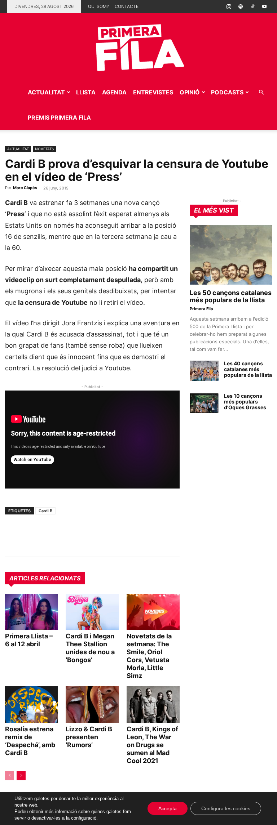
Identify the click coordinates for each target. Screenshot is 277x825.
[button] (261, 92)
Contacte (126, 6)
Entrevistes (153, 92)
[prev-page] (9, 775)
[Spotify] (240, 6)
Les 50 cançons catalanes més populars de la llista (231, 296)
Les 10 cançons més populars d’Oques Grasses (245, 401)
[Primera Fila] (138, 46)
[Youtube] (264, 6)
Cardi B (45, 510)
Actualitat (46, 92)
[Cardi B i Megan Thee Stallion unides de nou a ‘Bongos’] (92, 612)
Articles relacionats (44, 578)
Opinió (190, 92)
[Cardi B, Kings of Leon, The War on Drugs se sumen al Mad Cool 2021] (153, 704)
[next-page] (21, 775)
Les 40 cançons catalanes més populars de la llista (248, 369)
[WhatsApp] (12, 542)
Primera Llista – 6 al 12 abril (29, 640)
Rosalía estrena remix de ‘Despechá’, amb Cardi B (30, 741)
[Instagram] (228, 6)
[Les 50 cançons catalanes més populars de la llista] (231, 255)
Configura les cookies (225, 808)
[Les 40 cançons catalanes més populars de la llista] (204, 371)
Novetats (44, 149)
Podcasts (227, 92)
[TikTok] (252, 6)
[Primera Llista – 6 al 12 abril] (31, 612)
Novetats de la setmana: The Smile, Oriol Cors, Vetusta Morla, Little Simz (149, 655)
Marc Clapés (25, 187)
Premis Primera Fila (59, 117)
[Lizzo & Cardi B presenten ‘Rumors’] (92, 704)
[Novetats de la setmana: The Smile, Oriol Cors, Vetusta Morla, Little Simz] (153, 612)
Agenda (114, 92)
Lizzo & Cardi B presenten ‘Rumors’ (89, 737)
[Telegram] (29, 542)
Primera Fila (201, 308)
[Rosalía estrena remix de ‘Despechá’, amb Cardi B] (31, 704)
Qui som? (98, 6)
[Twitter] (45, 542)
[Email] (78, 542)
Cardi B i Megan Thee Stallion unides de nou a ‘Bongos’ (90, 648)
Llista (86, 92)
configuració (83, 818)
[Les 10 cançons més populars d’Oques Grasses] (204, 403)
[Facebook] (62, 542)
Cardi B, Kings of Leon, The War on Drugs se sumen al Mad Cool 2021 (152, 744)
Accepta (167, 808)
